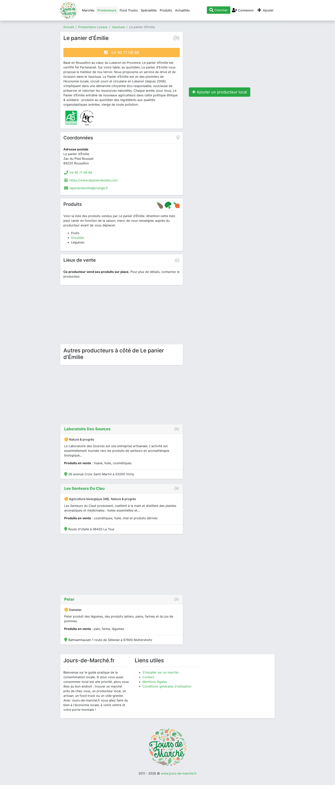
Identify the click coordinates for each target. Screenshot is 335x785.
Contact (148, 677)
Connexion (245, 10)
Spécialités (149, 10)
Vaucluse (118, 27)
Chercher (220, 10)
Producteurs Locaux (93, 27)
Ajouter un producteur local (221, 92)
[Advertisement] (121, 315)
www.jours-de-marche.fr (179, 773)
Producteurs (107, 10)
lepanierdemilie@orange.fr (89, 188)
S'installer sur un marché (160, 672)
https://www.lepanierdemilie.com (94, 180)
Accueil (68, 27)
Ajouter (268, 10)
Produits (166, 10)
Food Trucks (129, 10)
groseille (77, 238)
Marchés (88, 10)
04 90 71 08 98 (123, 52)
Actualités (182, 10)
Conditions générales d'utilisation (166, 686)
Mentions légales (154, 682)
